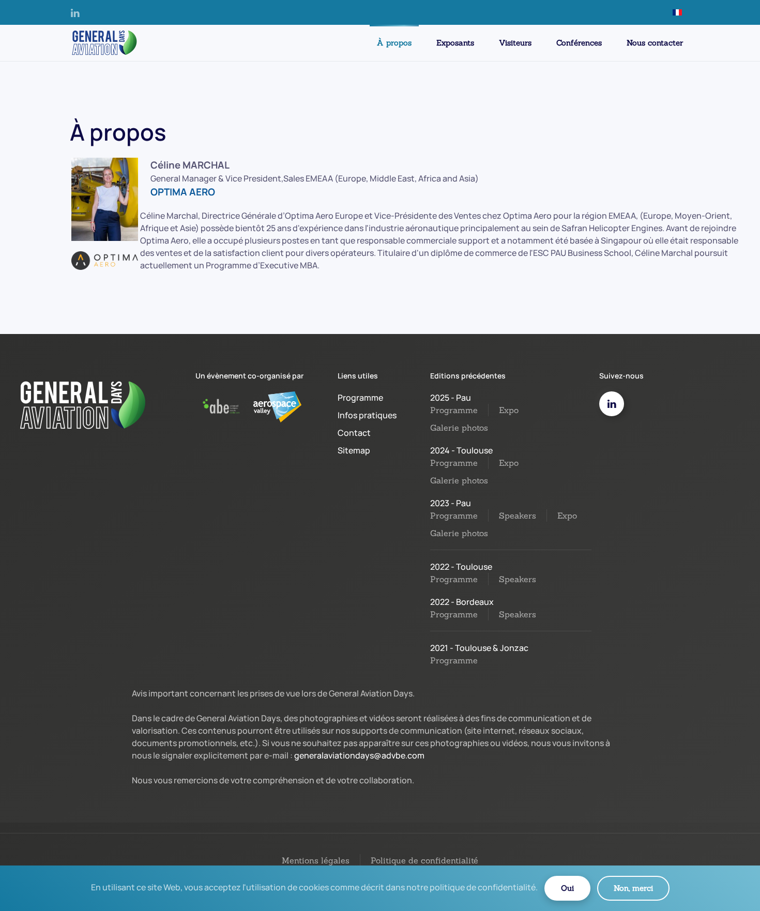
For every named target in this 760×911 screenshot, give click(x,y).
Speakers (517, 515)
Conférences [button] (579, 43)
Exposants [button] (455, 43)
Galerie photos (459, 427)
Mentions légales (315, 860)
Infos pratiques (367, 415)
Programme (360, 397)
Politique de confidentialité (424, 860)
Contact (354, 432)
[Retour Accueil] (103, 43)
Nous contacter (655, 43)
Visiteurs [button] (515, 43)
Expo (509, 410)
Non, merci (633, 888)
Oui (567, 888)
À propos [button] (394, 43)
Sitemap (354, 450)
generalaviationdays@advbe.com (359, 755)
